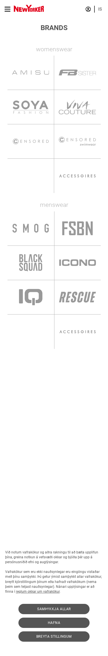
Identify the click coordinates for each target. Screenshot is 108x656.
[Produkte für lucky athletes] (30, 332)
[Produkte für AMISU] (30, 72)
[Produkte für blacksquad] (30, 262)
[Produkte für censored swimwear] (77, 141)
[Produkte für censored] (30, 141)
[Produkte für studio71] (30, 176)
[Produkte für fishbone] (77, 228)
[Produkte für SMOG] (30, 228)
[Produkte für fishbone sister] (77, 72)
